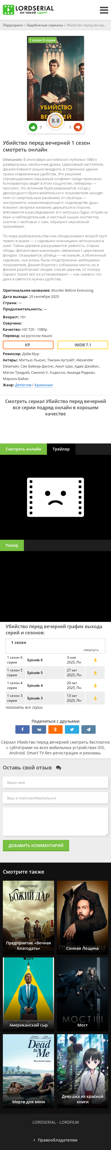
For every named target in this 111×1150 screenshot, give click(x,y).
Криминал (43, 384)
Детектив (23, 384)
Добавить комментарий (36, 845)
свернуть (91, 649)
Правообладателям (57, 1140)
